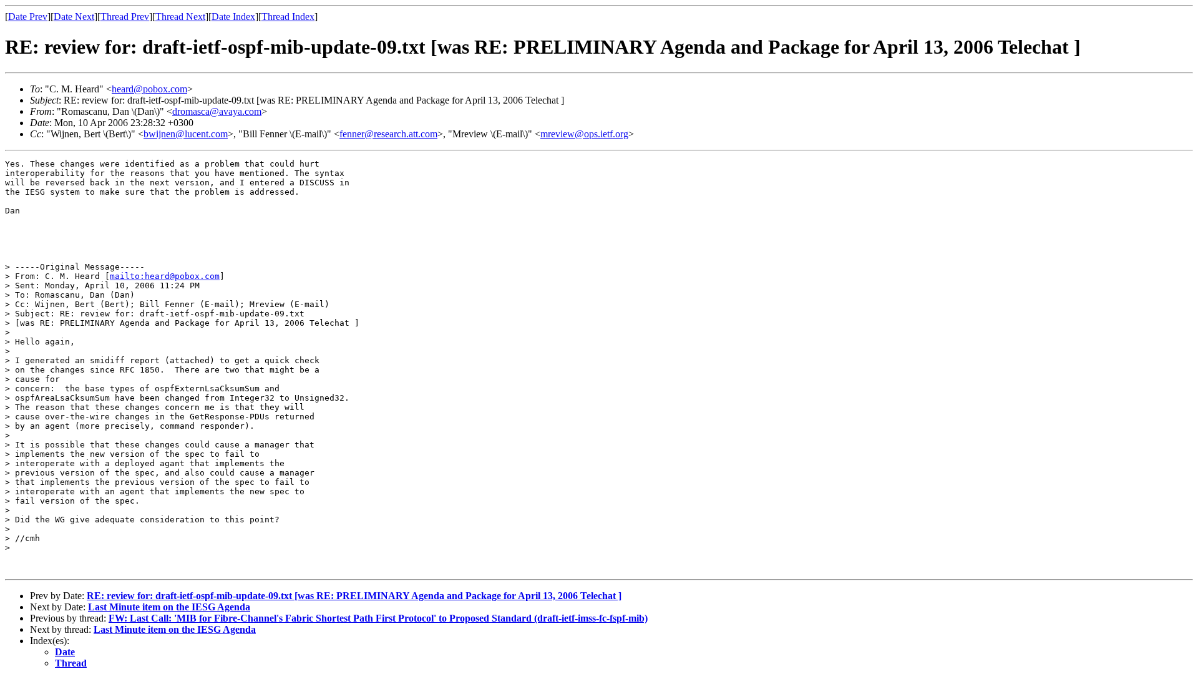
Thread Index (287, 16)
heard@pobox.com (149, 89)
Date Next (74, 16)
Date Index (233, 16)
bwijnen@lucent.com (186, 134)
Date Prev (27, 16)
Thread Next (180, 16)
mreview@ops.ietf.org (584, 134)
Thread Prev (124, 16)
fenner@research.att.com (388, 134)
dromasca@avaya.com (216, 111)
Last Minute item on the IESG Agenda (169, 607)
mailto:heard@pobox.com (165, 276)
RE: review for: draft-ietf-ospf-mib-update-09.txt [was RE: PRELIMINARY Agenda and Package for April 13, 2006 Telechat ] (354, 595)
